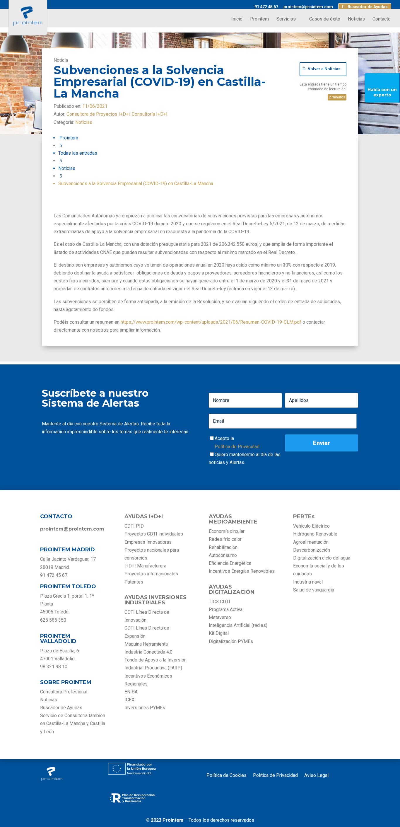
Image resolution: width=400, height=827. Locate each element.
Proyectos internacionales (151, 574)
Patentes (134, 582)
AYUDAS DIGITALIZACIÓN (231, 589)
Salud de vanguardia (313, 590)
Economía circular (227, 531)
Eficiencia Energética (230, 563)
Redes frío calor (225, 539)
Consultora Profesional (63, 692)
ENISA (131, 692)
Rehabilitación (223, 547)
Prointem (259, 19)
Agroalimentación (311, 542)
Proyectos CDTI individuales (153, 534)
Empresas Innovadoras (148, 542)
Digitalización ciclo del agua (321, 558)
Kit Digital (219, 633)
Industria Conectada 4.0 (148, 652)
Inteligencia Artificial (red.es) (238, 625)
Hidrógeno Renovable (315, 534)
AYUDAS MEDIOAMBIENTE (233, 519)
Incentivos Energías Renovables (242, 571)
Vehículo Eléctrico (311, 526)
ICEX (129, 699)
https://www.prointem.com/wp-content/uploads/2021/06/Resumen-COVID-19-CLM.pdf (211, 322)
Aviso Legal (316, 775)
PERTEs (303, 516)
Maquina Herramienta (146, 644)
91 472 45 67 (266, 7)
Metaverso (220, 617)
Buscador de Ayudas (368, 7)
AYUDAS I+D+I (143, 516)
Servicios (286, 19)
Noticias (356, 19)
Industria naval (308, 582)
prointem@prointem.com (308, 7)
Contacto (381, 19)
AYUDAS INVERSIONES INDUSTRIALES (155, 600)
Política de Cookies (226, 775)
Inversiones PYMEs (144, 707)
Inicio (236, 19)
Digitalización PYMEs (231, 641)
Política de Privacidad (237, 446)
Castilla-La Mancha (65, 723)
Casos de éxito (324, 19)
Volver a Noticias (324, 68)
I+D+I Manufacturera (145, 566)
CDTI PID (134, 526)
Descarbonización (311, 550)
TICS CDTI (219, 601)
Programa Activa (225, 609)
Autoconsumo (223, 555)
